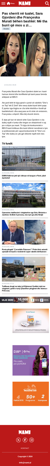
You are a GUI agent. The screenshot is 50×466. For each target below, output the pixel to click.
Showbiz (6, 29)
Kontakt (25, 448)
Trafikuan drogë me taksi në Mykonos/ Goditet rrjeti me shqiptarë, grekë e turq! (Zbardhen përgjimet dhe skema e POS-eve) (24, 288)
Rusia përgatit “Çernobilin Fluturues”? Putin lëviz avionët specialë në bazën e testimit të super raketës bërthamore (24, 250)
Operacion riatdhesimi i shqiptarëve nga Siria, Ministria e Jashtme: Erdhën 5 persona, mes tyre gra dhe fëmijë (24, 214)
